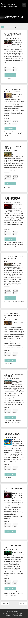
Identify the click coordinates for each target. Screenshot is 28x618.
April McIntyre (17, 91)
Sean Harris (11, 244)
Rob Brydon (17, 422)
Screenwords (8, 4)
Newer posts (22, 603)
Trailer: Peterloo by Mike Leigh (12, 147)
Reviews (9, 78)
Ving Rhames (17, 246)
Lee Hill (15, 261)
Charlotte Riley (17, 420)
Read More (10, 75)
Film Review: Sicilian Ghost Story (12, 35)
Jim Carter (12, 422)
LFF (8, 363)
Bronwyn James (17, 132)
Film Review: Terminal (13, 488)
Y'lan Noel (13, 595)
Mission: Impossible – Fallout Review (12, 199)
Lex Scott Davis (7, 595)
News (9, 187)
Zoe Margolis (18, 38)
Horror (9, 591)
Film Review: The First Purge (13, 546)
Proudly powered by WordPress (11, 614)
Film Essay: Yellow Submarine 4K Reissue (12, 434)
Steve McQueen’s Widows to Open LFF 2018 (12, 315)
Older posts (5, 603)
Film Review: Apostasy (13, 89)
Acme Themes (19, 615)
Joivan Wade (20, 593)
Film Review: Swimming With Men (13, 375)
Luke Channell (16, 378)
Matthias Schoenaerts (9, 303)
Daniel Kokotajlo (7, 133)
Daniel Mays (6, 422)
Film (6, 78)
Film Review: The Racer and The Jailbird (13, 257)
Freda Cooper (17, 202)
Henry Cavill (17, 242)
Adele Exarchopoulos (19, 301)
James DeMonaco (13, 593)
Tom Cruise (10, 246)
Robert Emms (15, 133)
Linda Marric (16, 150)
